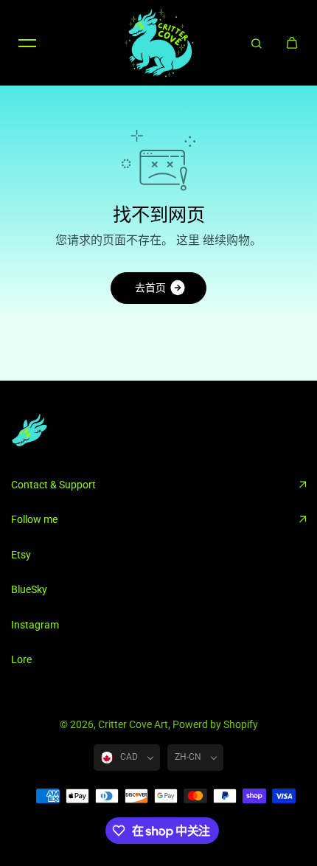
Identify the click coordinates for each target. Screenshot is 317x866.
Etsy (21, 555)
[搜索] (257, 43)
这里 (188, 240)
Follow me (34, 519)
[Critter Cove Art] (158, 43)
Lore (21, 659)
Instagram (35, 625)
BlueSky (29, 589)
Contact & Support (53, 485)
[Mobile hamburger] (27, 43)
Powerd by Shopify (215, 724)
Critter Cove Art (133, 724)
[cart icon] (292, 43)
